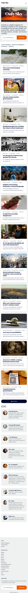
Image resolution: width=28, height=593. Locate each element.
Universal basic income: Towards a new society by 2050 (12, 274)
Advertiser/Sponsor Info (6, 564)
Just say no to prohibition (12, 332)
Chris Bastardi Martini (8, 330)
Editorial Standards (5, 566)
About (2, 557)
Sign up (2, 552)
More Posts (14, 401)
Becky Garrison (6, 387)
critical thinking (6, 44)
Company (3, 569)
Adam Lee (5, 153)
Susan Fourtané (6, 65)
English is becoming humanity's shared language (13, 185)
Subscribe (22, 37)
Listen (2, 555)
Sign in (2, 554)
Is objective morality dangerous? (10, 214)
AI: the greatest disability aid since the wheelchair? (13, 244)
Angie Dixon (5, 124)
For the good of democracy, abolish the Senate (13, 156)
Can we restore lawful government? (11, 98)
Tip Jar (2, 574)
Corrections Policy (5, 567)
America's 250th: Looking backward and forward (12, 360)
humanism (4, 46)
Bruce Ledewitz (6, 95)
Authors (3, 405)
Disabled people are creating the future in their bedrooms (13, 127)
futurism (11, 46)
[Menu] (26, 2)
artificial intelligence (18, 44)
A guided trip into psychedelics (9, 390)
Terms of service (4, 571)
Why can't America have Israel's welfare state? (12, 304)
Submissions (4, 562)
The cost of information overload (11, 68)
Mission (2, 559)
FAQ (2, 573)
